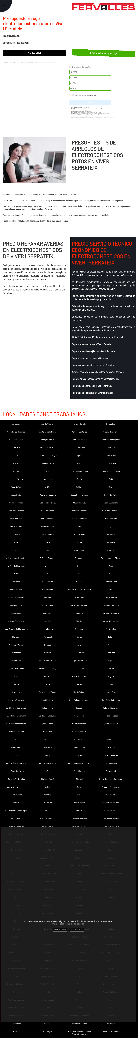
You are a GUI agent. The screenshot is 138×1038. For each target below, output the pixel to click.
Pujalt (110, 589)
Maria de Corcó (47, 779)
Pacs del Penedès (79, 1023)
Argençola (16, 692)
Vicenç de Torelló (16, 439)
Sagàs (79, 684)
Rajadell (16, 1031)
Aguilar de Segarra (48, 495)
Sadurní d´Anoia (16, 503)
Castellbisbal (47, 589)
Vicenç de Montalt (47, 439)
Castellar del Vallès (16, 826)
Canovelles (16, 613)
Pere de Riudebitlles (111, 510)
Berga (79, 637)
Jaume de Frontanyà (111, 471)
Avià (79, 645)
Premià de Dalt (79, 802)
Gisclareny (79, 652)
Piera (16, 676)
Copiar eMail (35, 53)
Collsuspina (111, 455)
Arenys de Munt (111, 597)
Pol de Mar (47, 731)
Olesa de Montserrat (111, 787)
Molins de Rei (47, 581)
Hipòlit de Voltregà (16, 510)
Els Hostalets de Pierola (111, 558)
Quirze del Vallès (79, 723)
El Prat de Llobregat (16, 566)
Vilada (111, 731)
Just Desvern (47, 700)
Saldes (79, 755)
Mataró (79, 810)
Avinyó (16, 463)
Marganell (48, 637)
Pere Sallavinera (79, 731)
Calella (47, 471)
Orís (47, 573)
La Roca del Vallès (16, 771)
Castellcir (48, 810)
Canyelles (111, 526)
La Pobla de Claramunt (16, 716)
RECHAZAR (60, 929)
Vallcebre (48, 747)
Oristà (16, 573)
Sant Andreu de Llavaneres (16, 629)
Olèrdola (47, 795)
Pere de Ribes (16, 518)
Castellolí (111, 447)
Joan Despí (47, 621)
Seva (79, 566)
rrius (16, 455)
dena (79, 795)
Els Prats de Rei (79, 534)
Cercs (110, 573)
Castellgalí (47, 1031)
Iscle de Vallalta (16, 479)
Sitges (47, 566)
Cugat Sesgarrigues (79, 495)
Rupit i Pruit (47, 479)
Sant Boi (16, 447)
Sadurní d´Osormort (111, 708)
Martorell (16, 637)
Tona (79, 526)
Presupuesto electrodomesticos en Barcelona (33, 62)
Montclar (111, 550)
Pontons (47, 597)
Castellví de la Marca (47, 432)
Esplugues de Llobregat (48, 668)
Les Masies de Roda (47, 763)
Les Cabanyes (111, 763)
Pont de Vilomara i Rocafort (79, 589)
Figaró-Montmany (16, 668)
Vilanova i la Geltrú (48, 818)
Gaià (16, 542)
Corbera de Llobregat (48, 455)
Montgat (47, 550)
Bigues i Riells (48, 605)
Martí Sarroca (111, 518)
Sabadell (79, 708)
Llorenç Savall (111, 692)
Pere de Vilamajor (47, 424)
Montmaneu (111, 542)
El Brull (16, 802)
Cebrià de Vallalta (79, 439)
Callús (110, 645)
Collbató (16, 534)
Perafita (47, 676)
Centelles (16, 581)
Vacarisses (111, 747)
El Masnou (79, 558)
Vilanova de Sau (79, 503)
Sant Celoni (111, 771)
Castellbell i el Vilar (111, 818)
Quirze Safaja (47, 723)
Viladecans (16, 1023)
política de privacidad (90, 95)
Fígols (110, 660)
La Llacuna (47, 802)
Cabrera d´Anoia (16, 645)
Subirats (47, 755)
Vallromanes (79, 739)
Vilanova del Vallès (79, 818)
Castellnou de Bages (47, 692)
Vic (16, 739)
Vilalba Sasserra (111, 503)
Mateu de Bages (47, 518)
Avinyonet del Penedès (16, 558)
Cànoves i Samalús (111, 605)
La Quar (48, 771)
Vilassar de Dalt (16, 818)
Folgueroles (16, 660)
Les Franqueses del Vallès (79, 763)
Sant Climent (79, 771)
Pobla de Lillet (111, 581)
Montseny (16, 471)
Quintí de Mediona (16, 731)
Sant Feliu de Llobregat (79, 700)
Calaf (111, 487)
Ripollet (79, 621)
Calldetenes (16, 652)
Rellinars (111, 1023)
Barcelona (16, 424)
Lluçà (111, 684)
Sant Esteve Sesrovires (16, 708)
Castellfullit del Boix (110, 802)
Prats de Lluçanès (16, 597)
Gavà (79, 787)
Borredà (47, 645)
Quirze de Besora (111, 723)
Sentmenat (111, 534)
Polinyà (79, 581)
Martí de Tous (16, 526)
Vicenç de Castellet (79, 605)
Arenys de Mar (16, 605)
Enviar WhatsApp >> (101, 53)
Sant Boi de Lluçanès (111, 439)
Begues (111, 676)
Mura (79, 463)
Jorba (79, 542)
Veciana (47, 739)
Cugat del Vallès (111, 495)
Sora (48, 684)
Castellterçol (79, 447)
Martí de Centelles (79, 432)
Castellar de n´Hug (79, 826)
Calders (79, 487)
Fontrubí (47, 542)
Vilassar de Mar (47, 526)
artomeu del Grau (47, 447)
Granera (47, 652)
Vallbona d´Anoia (79, 747)
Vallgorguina (16, 747)
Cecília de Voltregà (48, 503)
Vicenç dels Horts (110, 432)
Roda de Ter (16, 487)
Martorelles (111, 629)
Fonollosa (111, 652)
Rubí (111, 479)
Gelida (47, 787)
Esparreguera (48, 534)
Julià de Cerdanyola (16, 621)
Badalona (48, 1023)
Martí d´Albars (79, 692)
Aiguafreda (16, 495)
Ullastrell (79, 779)
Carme (111, 668)
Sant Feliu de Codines (111, 700)
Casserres (79, 668)
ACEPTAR (76, 929)
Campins (79, 613)
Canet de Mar (47, 613)
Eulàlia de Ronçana (111, 826)
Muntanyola (111, 463)
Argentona (79, 597)
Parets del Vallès (79, 676)
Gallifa (16, 684)
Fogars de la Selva (79, 660)
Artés (47, 487)
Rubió (79, 479)
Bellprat (111, 637)
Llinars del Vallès (111, 755)
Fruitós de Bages (111, 716)
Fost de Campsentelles (16, 723)
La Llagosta (79, 716)
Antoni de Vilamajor (111, 621)
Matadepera (48, 629)
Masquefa (79, 629)
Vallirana (110, 739)
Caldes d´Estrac (47, 463)
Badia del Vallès (111, 810)
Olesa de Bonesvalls (16, 795)
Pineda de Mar (16, 589)
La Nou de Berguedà (47, 716)
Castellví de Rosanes (16, 432)
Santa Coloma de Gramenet (111, 779)
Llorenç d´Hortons (16, 700)
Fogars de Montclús (47, 660)
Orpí (111, 566)
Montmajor (16, 550)
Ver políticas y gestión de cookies (68, 924)
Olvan (79, 573)
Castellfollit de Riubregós (16, 810)
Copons (79, 455)
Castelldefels (110, 795)
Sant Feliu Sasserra (79, 510)
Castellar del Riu (48, 826)
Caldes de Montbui (48, 510)
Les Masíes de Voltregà (16, 763)
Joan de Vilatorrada (79, 471)
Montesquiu (79, 550)
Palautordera (47, 708)
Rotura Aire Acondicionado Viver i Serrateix (79, 1032)
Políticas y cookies (111, 1031)
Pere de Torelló (79, 424)
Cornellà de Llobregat (16, 787)
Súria (16, 755)
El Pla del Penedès (48, 558)
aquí (112, 117)
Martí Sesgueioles (79, 518)
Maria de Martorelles (16, 779)
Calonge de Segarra (111, 613)
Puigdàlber (111, 424)
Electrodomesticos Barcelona (11, 62)
